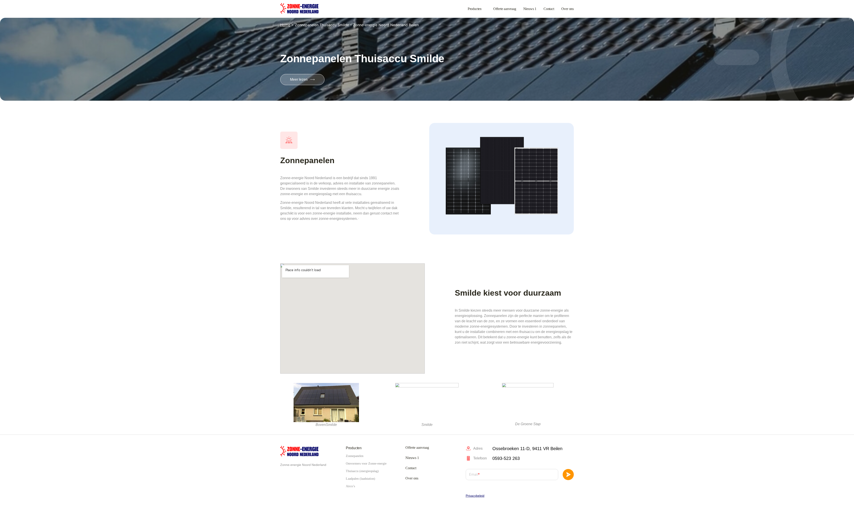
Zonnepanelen (354, 456)
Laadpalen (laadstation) (360, 478)
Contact (549, 9)
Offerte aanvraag (504, 9)
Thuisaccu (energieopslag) (362, 471)
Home (285, 25)
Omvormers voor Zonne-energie (366, 463)
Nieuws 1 (529, 9)
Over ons (567, 9)
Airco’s (350, 486)
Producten (474, 9)
